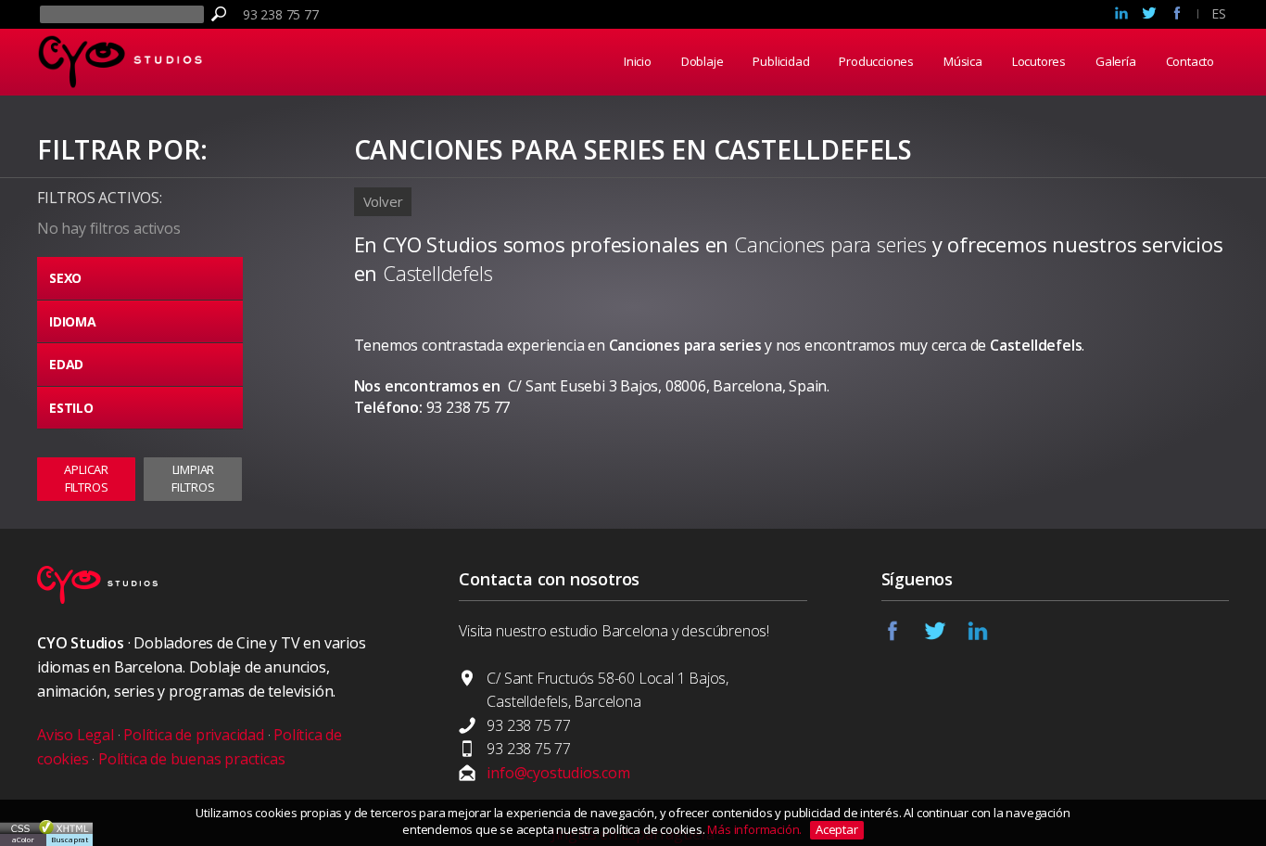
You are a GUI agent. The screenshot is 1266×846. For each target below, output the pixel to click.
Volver (383, 201)
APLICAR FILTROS (86, 477)
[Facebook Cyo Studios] (1177, 15)
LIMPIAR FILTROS (193, 477)
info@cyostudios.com (558, 773)
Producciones (876, 61)
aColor (23, 839)
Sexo (65, 278)
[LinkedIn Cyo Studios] (1121, 15)
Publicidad (781, 61)
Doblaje (702, 61)
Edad (66, 364)
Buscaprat (69, 839)
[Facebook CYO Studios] (902, 636)
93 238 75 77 (281, 14)
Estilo (71, 408)
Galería (1115, 61)
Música (962, 61)
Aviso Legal (75, 734)
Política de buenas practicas (191, 759)
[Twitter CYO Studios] (945, 636)
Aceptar (837, 829)
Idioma (72, 321)
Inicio (638, 61)
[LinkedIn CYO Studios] (988, 636)
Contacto (1190, 61)
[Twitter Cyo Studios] (1149, 15)
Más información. (755, 829)
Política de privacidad (193, 734)
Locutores (1039, 61)
